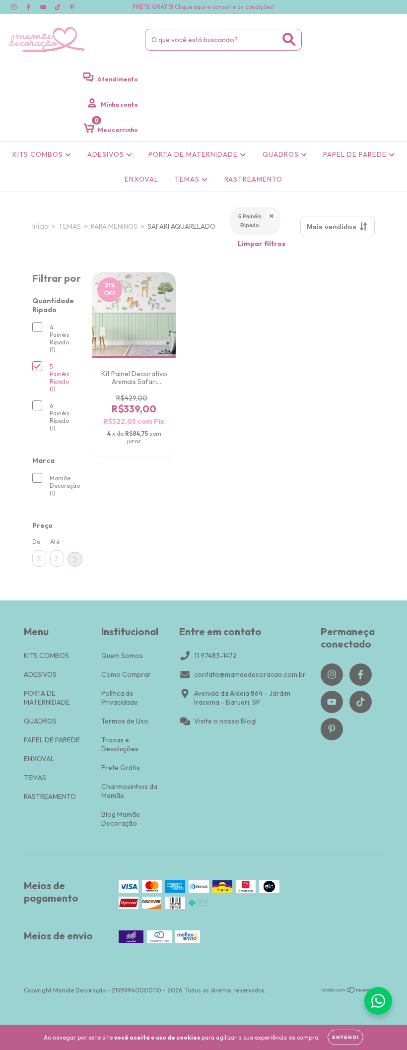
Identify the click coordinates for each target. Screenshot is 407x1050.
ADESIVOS (106, 154)
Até (55, 541)
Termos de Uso (124, 721)
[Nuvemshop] (352, 991)
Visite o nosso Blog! (225, 721)
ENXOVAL (141, 179)
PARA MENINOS (114, 226)
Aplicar (75, 559)
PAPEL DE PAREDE (356, 154)
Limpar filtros (261, 243)
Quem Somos (122, 655)
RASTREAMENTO (253, 179)
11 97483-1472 (215, 655)
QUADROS (282, 154)
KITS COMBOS (38, 154)
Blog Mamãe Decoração (120, 819)
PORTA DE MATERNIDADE (194, 154)
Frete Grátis (120, 767)
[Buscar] (289, 39)
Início (40, 226)
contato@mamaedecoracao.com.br (250, 674)
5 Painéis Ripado (250, 220)
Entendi (345, 1037)
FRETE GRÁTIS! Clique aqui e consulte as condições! (203, 6)
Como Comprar (126, 674)
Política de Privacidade (119, 698)
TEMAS (188, 179)
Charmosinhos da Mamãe (129, 791)
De (36, 541)
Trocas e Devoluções (119, 744)
